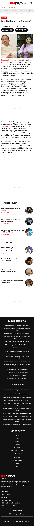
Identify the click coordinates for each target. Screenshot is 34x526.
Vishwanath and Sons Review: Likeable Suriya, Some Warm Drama (17, 337)
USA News (17, 447)
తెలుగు (28, 11)
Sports (17, 463)
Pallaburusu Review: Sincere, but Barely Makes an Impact (17, 329)
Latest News (17, 384)
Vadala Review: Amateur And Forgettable (17, 372)
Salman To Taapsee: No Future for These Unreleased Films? (17, 420)
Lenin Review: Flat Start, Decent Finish (17, 378)
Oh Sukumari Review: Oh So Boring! (17, 375)
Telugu (17, 466)
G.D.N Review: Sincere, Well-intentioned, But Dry (17, 341)
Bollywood (17, 457)
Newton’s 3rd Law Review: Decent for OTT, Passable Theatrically (17, 357)
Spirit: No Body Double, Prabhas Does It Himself (17, 394)
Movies (6, 11)
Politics (13, 11)
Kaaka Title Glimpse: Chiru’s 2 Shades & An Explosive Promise (17, 409)
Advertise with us (6, 500)
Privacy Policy (5, 494)
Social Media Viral (17, 454)
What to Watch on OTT (17, 451)
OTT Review (17, 444)
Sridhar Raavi (6, 26)
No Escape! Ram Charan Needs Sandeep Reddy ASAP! (17, 413)
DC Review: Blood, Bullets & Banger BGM (17, 348)
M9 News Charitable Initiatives (10, 503)
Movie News (17, 435)
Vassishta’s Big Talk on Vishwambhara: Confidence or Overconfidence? (17, 390)
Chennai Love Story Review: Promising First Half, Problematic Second (17, 365)
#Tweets (13, 7)
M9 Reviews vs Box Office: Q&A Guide (12, 506)
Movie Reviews (17, 320)
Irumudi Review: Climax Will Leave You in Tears (17, 325)
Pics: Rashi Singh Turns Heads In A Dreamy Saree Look (17, 416)
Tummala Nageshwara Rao (11, 60)
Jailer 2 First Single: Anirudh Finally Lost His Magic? (17, 400)
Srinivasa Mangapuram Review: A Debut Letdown (17, 361)
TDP (2, 62)
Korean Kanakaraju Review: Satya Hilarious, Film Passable (17, 352)
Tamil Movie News (17, 460)
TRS (8, 62)
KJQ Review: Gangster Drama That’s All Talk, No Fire (17, 345)
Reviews (21, 11)
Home (2, 14)
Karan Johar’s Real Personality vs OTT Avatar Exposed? (17, 424)
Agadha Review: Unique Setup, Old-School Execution (17, 333)
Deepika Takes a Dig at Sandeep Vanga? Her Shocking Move (17, 404)
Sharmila (8, 126)
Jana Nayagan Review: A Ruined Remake (17, 369)
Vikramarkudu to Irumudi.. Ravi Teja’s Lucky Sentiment (17, 397)
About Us (4, 497)
